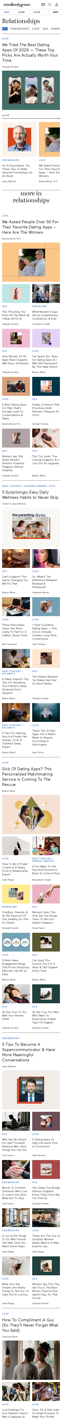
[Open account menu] (57, 4)
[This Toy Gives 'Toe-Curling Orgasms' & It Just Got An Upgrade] (46, 438)
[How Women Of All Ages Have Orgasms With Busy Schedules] (16, 338)
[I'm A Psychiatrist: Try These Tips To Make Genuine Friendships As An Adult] (19, 139)
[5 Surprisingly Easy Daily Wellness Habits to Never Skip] (31, 527)
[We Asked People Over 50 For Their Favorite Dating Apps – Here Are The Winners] (31, 262)
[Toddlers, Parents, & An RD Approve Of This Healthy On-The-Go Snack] (16, 894)
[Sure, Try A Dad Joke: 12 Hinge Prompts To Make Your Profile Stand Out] (46, 1391)
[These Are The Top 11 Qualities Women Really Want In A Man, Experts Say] (46, 1217)
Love (36, 28)
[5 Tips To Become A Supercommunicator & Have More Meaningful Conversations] (31, 1090)
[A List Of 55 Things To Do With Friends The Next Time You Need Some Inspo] (16, 1217)
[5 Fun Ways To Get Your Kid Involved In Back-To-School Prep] (46, 845)
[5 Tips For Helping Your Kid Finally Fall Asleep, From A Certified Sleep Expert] (16, 712)
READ (6, 12)
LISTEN (36, 12)
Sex (45, 28)
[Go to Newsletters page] (43, 4)
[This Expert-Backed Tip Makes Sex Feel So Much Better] (46, 658)
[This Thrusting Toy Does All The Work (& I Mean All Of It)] (16, 293)
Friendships (19, 28)
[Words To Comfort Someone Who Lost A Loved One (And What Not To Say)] (16, 1169)
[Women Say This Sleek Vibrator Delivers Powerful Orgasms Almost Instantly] (16, 438)
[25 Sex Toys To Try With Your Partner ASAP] (16, 993)
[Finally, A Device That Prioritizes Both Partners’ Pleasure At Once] (46, 386)
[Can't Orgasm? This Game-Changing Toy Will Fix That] (16, 558)
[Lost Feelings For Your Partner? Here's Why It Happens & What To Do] (16, 1391)
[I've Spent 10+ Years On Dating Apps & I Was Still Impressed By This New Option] (46, 338)
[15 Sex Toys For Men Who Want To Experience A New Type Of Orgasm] (46, 993)
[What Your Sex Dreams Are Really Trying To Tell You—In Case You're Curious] (16, 1265)
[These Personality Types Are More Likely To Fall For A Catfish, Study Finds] (16, 606)
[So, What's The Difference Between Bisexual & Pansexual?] (46, 558)
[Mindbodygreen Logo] (16, 4)
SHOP (55, 12)
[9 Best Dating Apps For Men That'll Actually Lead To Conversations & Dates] (16, 386)
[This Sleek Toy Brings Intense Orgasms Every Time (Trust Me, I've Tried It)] (46, 1169)
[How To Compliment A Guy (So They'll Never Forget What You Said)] (31, 1360)
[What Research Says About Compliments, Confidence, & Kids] (46, 293)
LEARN (21, 12)
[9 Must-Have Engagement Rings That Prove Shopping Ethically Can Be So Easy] (16, 942)
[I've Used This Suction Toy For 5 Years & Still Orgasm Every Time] (46, 942)
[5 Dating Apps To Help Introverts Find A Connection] (46, 1121)
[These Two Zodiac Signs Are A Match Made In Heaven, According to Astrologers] (46, 712)
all (5, 28)
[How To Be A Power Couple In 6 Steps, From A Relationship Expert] (16, 845)
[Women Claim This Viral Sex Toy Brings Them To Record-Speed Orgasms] (46, 894)
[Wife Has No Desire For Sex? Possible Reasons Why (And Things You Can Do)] (16, 1121)
